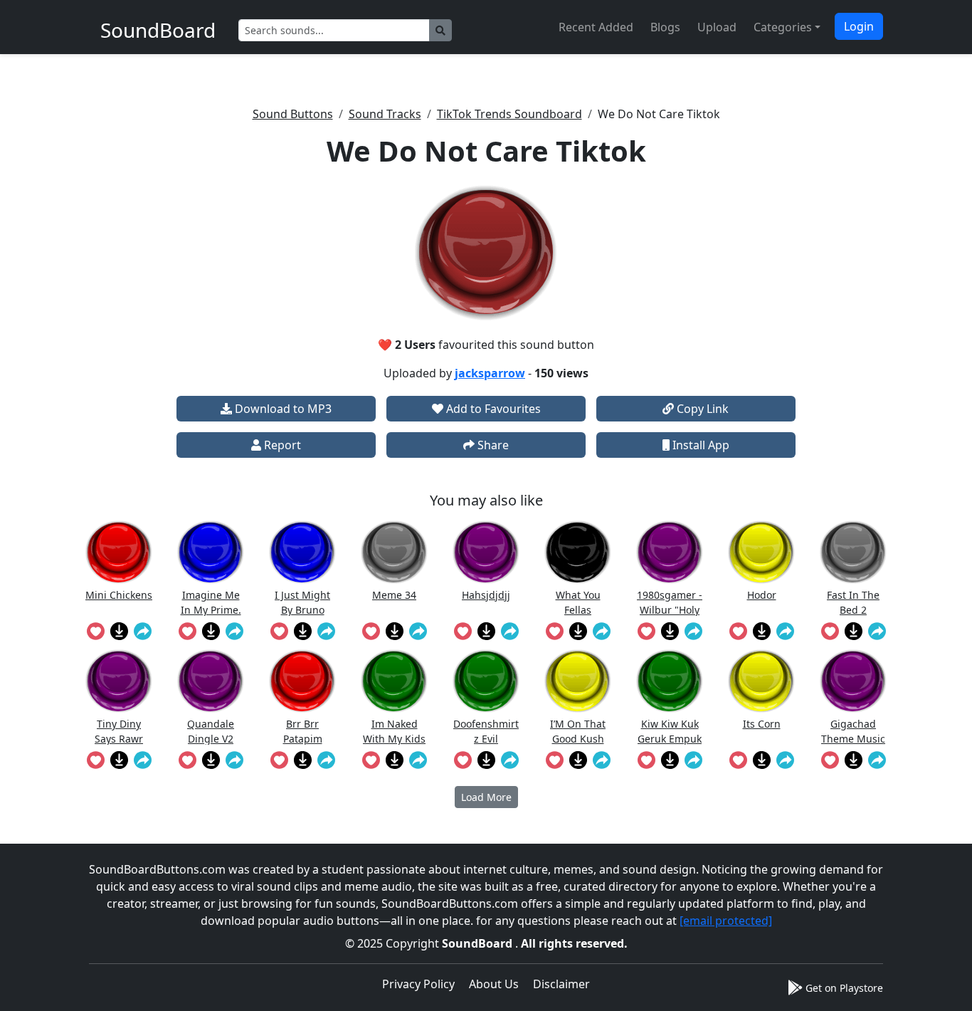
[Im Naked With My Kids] (394, 681)
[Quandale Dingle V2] (210, 681)
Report (281, 445)
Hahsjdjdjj (486, 595)
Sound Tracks (385, 114)
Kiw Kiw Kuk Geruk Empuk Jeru (670, 731)
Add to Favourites (492, 409)
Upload (716, 27)
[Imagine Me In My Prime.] (210, 552)
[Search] (440, 30)
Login (859, 26)
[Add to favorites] (96, 631)
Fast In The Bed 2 (853, 602)
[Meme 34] (394, 552)
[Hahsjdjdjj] (486, 552)
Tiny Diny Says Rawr (119, 731)
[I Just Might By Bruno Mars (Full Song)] (302, 552)
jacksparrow (490, 373)
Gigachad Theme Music (853, 731)
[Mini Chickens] (118, 552)
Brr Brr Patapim (302, 731)
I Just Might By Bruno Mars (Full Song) (302, 602)
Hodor (761, 595)
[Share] (143, 631)
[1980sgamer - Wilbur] (669, 552)
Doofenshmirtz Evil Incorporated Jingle (486, 731)
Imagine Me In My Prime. (211, 602)
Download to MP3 (282, 409)
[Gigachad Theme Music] (853, 681)
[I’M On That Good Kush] (577, 681)
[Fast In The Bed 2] (853, 552)
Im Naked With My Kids (394, 731)
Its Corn (762, 723)
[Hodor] (761, 552)
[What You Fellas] (577, 552)
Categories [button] (783, 27)
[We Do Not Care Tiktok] (486, 252)
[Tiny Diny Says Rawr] (118, 681)
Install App (699, 445)
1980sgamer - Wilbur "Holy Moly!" (669, 602)
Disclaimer (561, 984)
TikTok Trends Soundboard (509, 114)
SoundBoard (478, 943)
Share (492, 445)
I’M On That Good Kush (578, 731)
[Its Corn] (761, 681)
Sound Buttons (293, 114)
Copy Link (701, 409)
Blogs (665, 27)
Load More (486, 797)
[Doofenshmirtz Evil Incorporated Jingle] (486, 681)
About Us (494, 984)
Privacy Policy (418, 984)
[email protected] (726, 920)
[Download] (119, 631)
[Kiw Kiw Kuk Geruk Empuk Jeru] (669, 681)
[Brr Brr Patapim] (302, 681)
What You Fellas (578, 602)
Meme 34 (394, 595)
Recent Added (596, 27)
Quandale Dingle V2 (210, 731)
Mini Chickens (118, 595)
